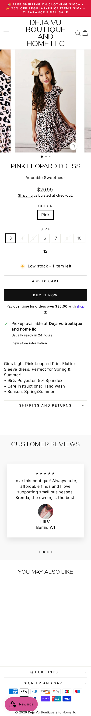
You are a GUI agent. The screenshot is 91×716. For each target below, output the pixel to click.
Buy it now (45, 295)
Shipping (25, 195)
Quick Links (44, 672)
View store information (29, 343)
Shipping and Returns (45, 405)
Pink (45, 214)
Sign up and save (44, 683)
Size (45, 229)
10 (79, 238)
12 (45, 251)
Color (45, 206)
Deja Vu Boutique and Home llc (46, 33)
